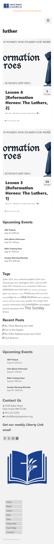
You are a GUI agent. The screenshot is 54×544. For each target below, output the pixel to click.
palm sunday (20, 301)
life (15, 297)
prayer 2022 (43, 300)
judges (10, 297)
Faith (25, 289)
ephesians (8, 289)
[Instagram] (13, 438)
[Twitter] (9, 438)
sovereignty (44, 304)
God (39, 290)
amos (43, 279)
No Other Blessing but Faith (19, 325)
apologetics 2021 (26, 282)
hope (9, 293)
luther (7, 121)
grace (5, 293)
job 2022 (44, 293)
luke (23, 297)
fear (29, 290)
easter (44, 286)
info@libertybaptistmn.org (19, 416)
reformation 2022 (15, 121)
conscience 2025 (34, 286)
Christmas (17, 286)
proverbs (6, 304)
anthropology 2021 (10, 282)
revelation (32, 304)
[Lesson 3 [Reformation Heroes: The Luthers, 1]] (27, 153)
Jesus (27, 293)
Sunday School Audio (28, 113)
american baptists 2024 (29, 279)
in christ (20, 294)
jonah (5, 297)
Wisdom (6, 312)
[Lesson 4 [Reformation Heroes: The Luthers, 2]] (27, 62)
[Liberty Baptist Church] (27, 5)
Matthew (32, 297)
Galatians (35, 290)
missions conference (9, 301)
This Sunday (34, 307)
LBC (10, 113)
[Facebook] (5, 438)
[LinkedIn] (17, 438)
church (24, 286)
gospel (44, 290)
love (18, 297)
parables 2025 (31, 301)
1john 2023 (8, 279)
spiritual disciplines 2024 (13, 308)
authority (38, 283)
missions (46, 297)
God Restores (11, 337)
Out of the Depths (14, 329)
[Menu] (48, 20)
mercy (39, 297)
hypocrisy (15, 294)
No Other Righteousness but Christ (23, 333)
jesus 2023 (35, 293)
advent (16, 279)
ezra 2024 (18, 289)
